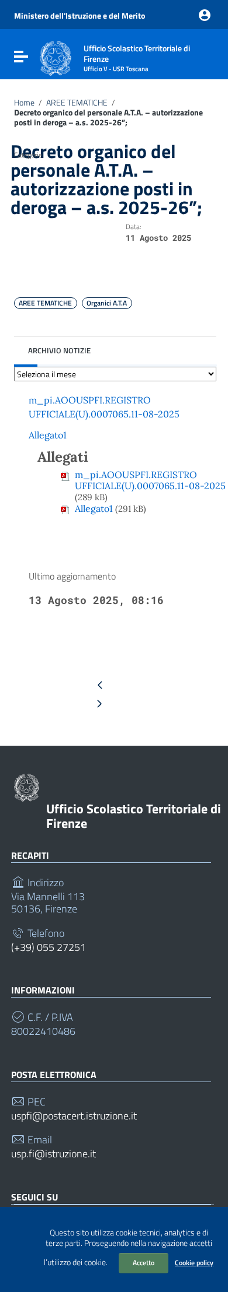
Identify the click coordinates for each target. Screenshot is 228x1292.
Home (24, 102)
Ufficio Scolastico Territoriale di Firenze (133, 816)
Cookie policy (194, 1262)
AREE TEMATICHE (77, 102)
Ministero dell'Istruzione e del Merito (79, 16)
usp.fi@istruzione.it (53, 1153)
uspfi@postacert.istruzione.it (74, 1116)
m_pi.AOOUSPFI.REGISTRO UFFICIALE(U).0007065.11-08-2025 (150, 480)
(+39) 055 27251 (48, 947)
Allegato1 (48, 435)
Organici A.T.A (107, 302)
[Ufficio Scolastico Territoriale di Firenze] (55, 57)
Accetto (143, 1262)
